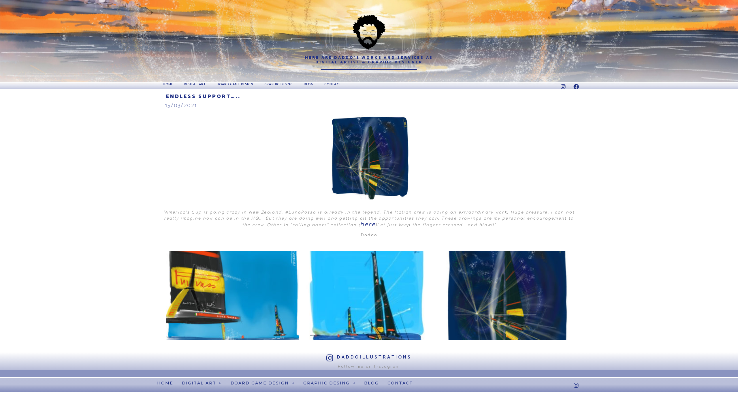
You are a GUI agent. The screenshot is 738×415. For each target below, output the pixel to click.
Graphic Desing (278, 84)
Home (168, 84)
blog (308, 84)
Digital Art (195, 84)
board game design (235, 84)
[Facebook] (576, 86)
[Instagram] (563, 86)
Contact (332, 84)
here (368, 224)
